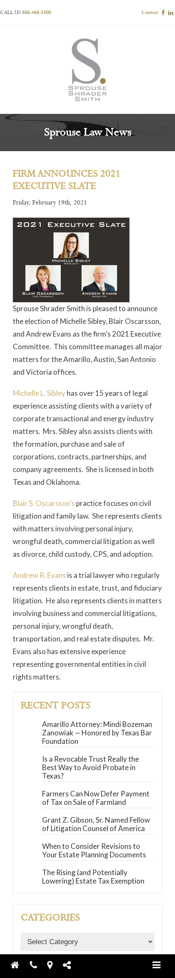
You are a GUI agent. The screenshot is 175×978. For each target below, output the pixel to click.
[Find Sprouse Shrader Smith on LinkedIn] (170, 13)
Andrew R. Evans (39, 575)
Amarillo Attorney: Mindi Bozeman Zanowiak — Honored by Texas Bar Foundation (97, 733)
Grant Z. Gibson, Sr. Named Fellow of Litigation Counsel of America (96, 824)
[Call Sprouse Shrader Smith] (37, 965)
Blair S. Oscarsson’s (44, 503)
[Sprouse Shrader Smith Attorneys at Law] (19, 965)
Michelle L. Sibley (39, 393)
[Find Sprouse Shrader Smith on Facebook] (163, 13)
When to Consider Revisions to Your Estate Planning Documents (94, 850)
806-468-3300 (36, 12)
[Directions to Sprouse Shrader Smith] (54, 965)
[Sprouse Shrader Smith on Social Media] (71, 965)
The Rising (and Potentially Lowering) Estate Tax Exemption (93, 876)
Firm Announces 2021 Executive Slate (67, 180)
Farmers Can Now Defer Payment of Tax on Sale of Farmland (96, 798)
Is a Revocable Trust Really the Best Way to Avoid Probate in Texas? (90, 767)
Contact (149, 12)
